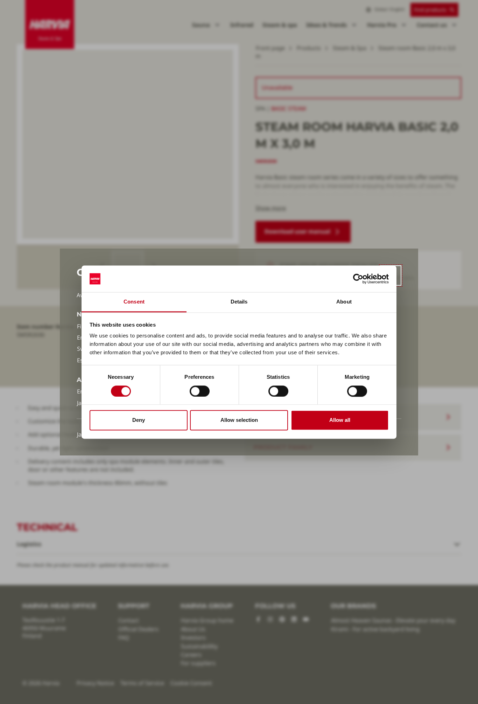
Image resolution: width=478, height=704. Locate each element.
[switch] (200, 391)
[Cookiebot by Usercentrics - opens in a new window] (358, 278)
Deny (138, 420)
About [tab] (344, 302)
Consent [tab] (134, 302)
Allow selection (239, 420)
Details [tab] (239, 302)
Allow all (339, 420)
